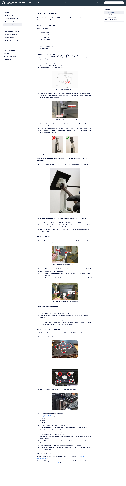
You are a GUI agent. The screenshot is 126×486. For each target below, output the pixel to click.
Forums (70, 2)
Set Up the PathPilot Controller (11, 34)
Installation (6, 12)
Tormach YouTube (78, 2)
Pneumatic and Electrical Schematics (11, 66)
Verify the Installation (9, 37)
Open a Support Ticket (63, 2)
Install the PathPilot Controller (111, 19)
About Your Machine (8, 9)
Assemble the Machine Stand (11, 18)
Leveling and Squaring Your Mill (11, 40)
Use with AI (87, 8)
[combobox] (114, 3)
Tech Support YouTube (88, 2)
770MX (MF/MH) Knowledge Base (47, 8)
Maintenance (6, 53)
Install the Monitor (108, 14)
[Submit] (105, 3)
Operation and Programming (10, 56)
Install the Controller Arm (110, 12)
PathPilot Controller (9, 24)
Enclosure (7, 47)
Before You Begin (9, 15)
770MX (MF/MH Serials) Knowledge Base (30, 3)
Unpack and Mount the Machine (12, 21)
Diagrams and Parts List (9, 62)
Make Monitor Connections (110, 17)
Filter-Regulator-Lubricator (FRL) (12, 31)
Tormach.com (97, 2)
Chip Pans (7, 43)
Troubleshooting (7, 59)
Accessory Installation (10, 50)
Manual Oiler (8, 28)
